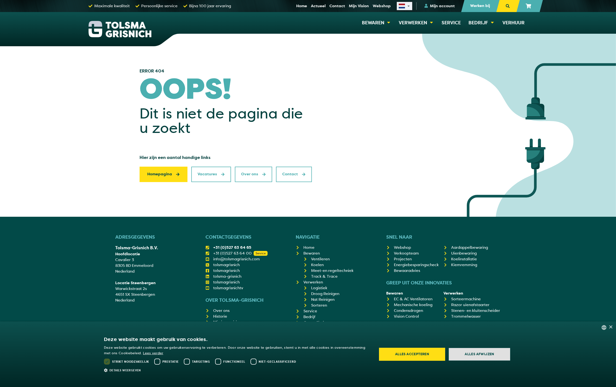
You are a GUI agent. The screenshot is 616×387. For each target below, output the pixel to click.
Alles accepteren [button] (412, 354)
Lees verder (153, 353)
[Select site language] (404, 6)
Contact (290, 174)
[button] (236, 370)
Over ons (249, 174)
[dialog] (308, 354)
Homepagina (159, 174)
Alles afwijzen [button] (479, 354)
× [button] (610, 327)
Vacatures (207, 174)
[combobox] (604, 327)
